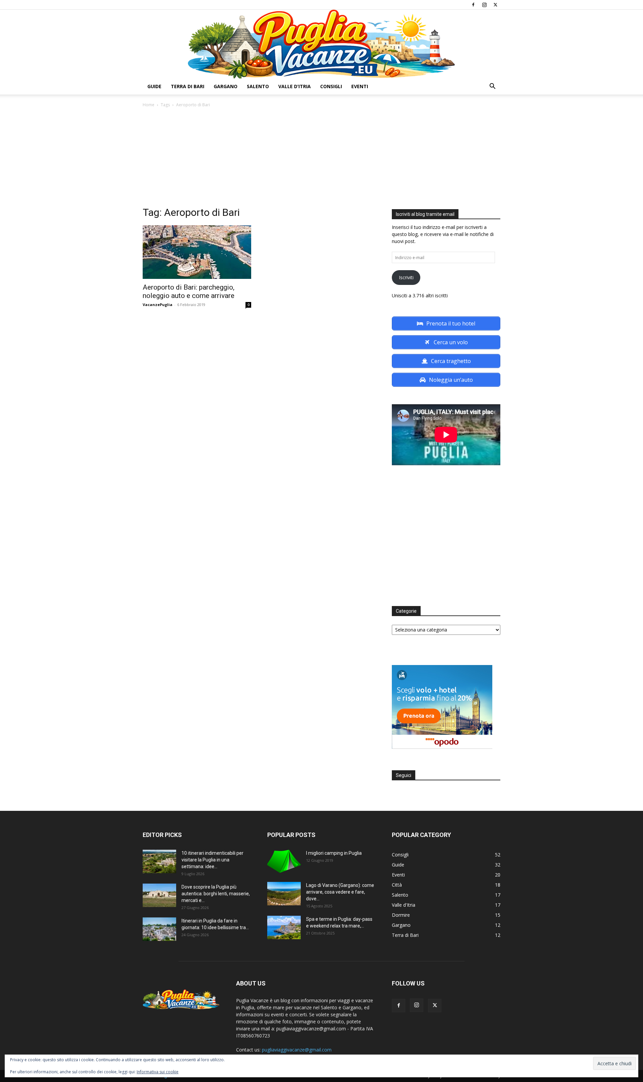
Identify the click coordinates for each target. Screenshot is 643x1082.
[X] (495, 4)
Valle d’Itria (294, 86)
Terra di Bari (187, 86)
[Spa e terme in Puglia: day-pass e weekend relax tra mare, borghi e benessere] (284, 927)
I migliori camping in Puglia (334, 853)
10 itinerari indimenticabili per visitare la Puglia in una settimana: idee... (212, 859)
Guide (154, 86)
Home (148, 105)
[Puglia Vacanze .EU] (321, 44)
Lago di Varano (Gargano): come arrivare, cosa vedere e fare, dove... (340, 892)
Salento (258, 86)
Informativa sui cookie (157, 1072)
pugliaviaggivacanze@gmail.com (297, 1049)
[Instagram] (484, 4)
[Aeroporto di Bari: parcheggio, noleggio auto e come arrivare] (197, 252)
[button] (492, 87)
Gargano (225, 86)
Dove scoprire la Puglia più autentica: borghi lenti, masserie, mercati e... (216, 893)
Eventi (359, 86)
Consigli (331, 86)
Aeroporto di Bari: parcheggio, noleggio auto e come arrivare (188, 291)
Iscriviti (406, 277)
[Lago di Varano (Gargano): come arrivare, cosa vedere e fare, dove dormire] (284, 893)
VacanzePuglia (157, 304)
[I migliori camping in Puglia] (284, 861)
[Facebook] (473, 4)
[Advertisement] (321, 159)
